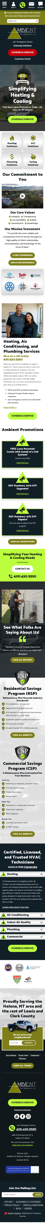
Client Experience (23, 255)
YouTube (16, 1116)
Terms (37, 1172)
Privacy (33, 1172)
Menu (4, 7)
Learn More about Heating (15, 907)
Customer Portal (22, 59)
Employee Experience (22, 262)
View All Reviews (22, 660)
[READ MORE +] (9, 407)
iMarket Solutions (14, 1213)
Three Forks (23, 1055)
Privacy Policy (16, 1170)
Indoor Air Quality (19, 922)
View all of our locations (22, 1145)
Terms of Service (24, 1170)
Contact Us (22, 569)
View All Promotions (22, 541)
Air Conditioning (18, 915)
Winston (22, 1058)
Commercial (15, 936)
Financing (30, 867)
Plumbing (13, 929)
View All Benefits (22, 735)
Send (38, 1194)
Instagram (28, 1116)
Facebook (22, 1116)
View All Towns (23, 1065)
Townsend (34, 1055)
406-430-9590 (22, 5)
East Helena (11, 1055)
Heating (12, 874)
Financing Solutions (22, 45)
